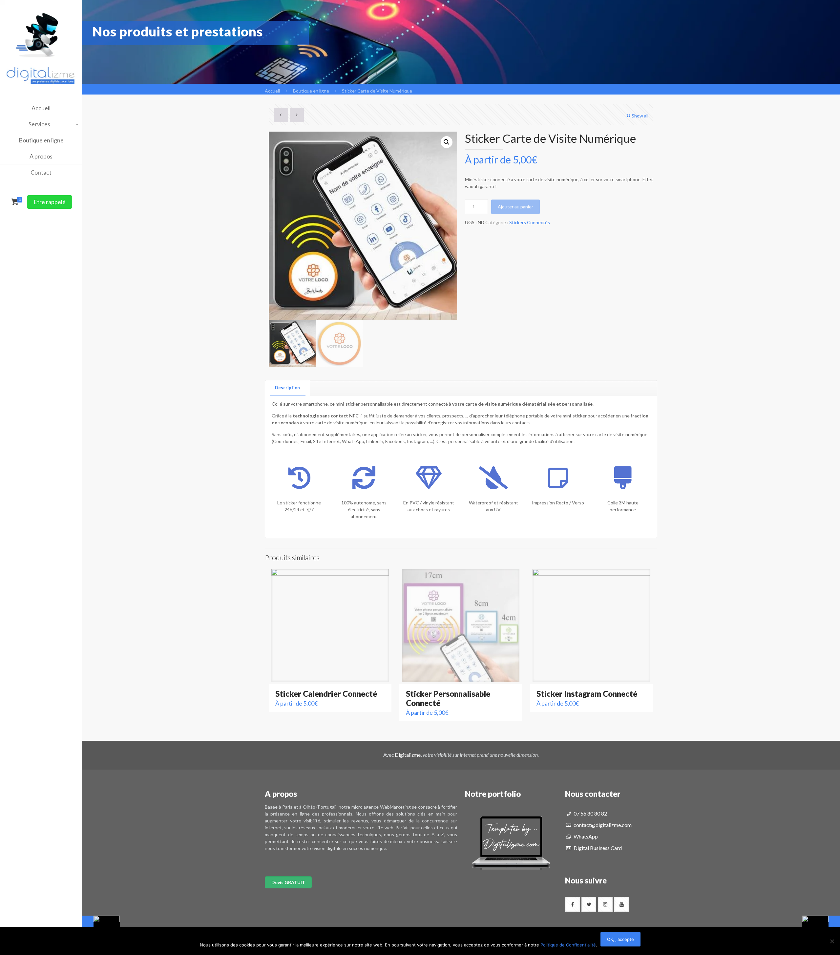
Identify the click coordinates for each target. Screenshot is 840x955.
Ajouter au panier (515, 206)
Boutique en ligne (311, 91)
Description (287, 387)
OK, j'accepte (620, 939)
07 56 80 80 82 (590, 813)
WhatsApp (585, 836)
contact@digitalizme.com (602, 825)
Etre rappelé (49, 201)
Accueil (272, 91)
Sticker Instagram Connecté (586, 693)
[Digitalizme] (41, 42)
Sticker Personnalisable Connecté (448, 698)
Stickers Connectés (529, 222)
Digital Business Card (597, 848)
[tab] (287, 387)
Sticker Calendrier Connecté (326, 693)
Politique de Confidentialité (568, 944)
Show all (640, 115)
